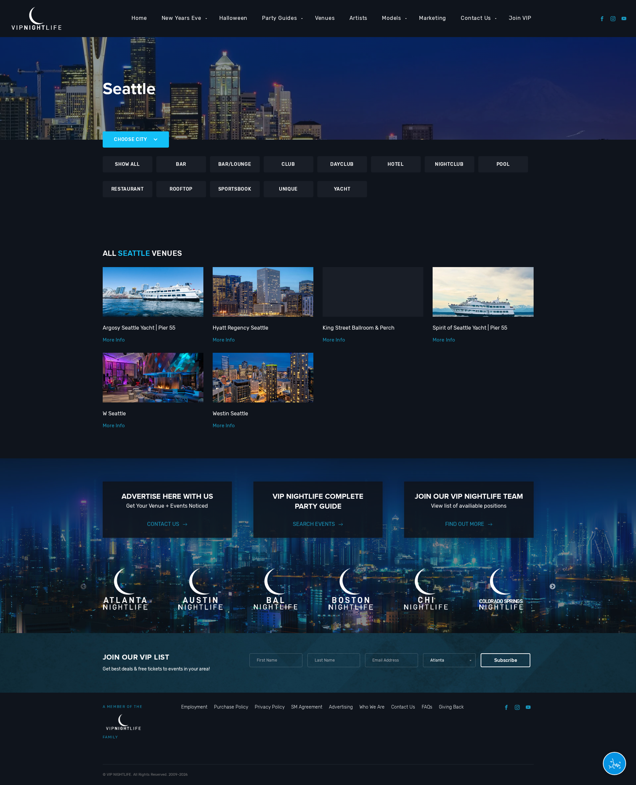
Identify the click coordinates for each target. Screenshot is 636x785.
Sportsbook (234, 189)
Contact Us (476, 18)
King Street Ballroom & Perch (359, 328)
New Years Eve (181, 18)
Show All (127, 164)
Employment (194, 707)
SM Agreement (306, 707)
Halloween (233, 18)
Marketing (432, 18)
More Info (114, 340)
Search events (314, 524)
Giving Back (451, 707)
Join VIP (520, 18)
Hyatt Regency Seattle (240, 328)
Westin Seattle (230, 413)
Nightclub (449, 164)
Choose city (130, 139)
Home (139, 18)
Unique (288, 189)
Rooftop (181, 189)
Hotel (396, 164)
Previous (84, 586)
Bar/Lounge (234, 164)
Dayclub (342, 164)
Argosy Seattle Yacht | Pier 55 (139, 328)
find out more (464, 524)
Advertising (341, 707)
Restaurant (127, 189)
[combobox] (449, 660)
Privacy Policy (270, 707)
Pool (503, 164)
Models (391, 18)
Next (553, 586)
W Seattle (114, 413)
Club (288, 164)
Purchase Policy (231, 707)
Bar (181, 164)
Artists (358, 18)
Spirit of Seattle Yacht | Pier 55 (470, 328)
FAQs (427, 707)
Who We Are (372, 707)
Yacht (342, 189)
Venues (325, 18)
